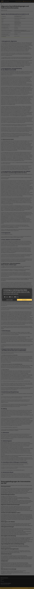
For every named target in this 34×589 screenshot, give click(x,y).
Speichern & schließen (9, 299)
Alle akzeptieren (24, 299)
